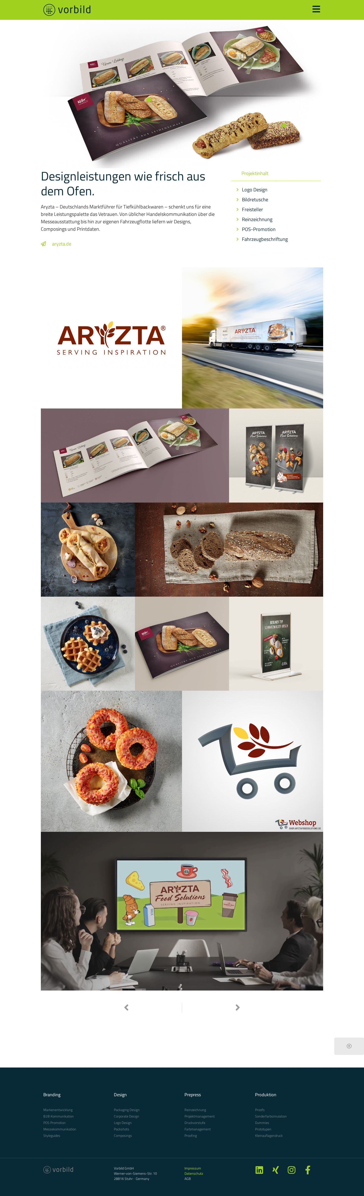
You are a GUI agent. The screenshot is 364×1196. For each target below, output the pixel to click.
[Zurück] (153, 1008)
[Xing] (275, 1170)
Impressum (192, 1168)
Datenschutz (193, 1173)
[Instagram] (291, 1170)
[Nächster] (211, 1008)
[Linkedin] (259, 1170)
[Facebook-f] (307, 1170)
